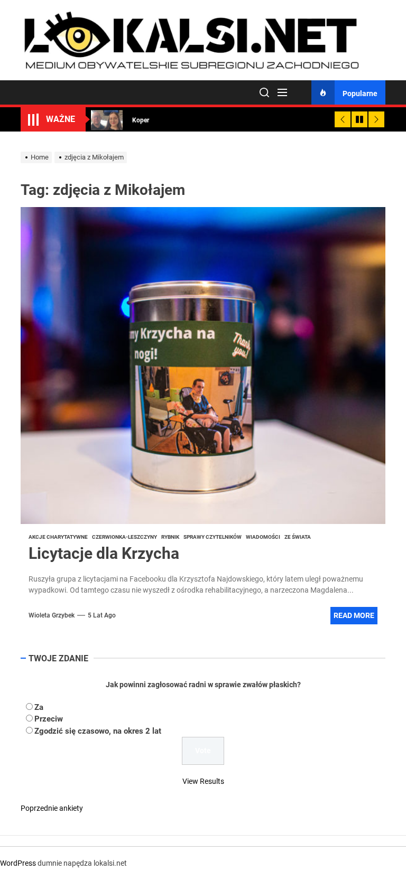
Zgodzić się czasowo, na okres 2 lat (97, 731)
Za (38, 707)
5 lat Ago (102, 615)
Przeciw (48, 719)
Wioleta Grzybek (52, 615)
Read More (354, 615)
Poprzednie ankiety (52, 808)
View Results (203, 781)
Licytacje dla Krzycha (104, 553)
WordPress (18, 863)
